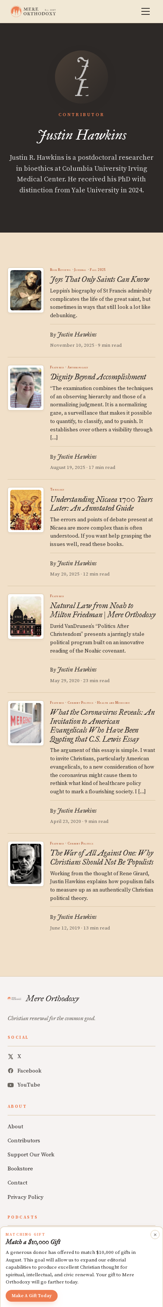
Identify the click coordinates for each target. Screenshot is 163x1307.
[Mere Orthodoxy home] (33, 11)
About (15, 1126)
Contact (17, 1182)
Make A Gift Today (32, 1296)
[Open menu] (145, 11)
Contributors (24, 1140)
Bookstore (20, 1168)
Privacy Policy (26, 1197)
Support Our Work (31, 1154)
